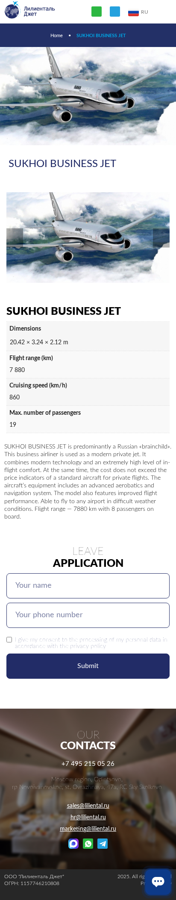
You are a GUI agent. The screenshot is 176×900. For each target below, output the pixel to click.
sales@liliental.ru (88, 806)
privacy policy (88, 646)
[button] (14, 238)
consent (49, 639)
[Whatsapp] (96, 11)
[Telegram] (115, 11)
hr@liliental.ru (88, 818)
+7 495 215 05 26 (88, 764)
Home (56, 35)
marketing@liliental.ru (88, 829)
